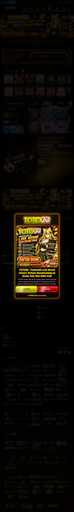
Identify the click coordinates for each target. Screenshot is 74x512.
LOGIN (47, 289)
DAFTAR (26, 289)
